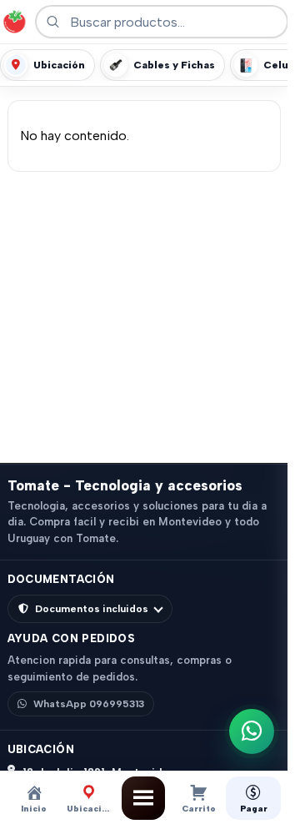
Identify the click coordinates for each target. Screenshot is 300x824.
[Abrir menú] (143, 798)
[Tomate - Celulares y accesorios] (14, 22)
